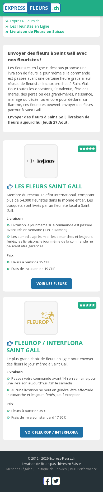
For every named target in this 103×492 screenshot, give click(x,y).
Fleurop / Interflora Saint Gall (45, 346)
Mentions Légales (19, 469)
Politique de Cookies (51, 469)
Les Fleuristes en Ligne (29, 26)
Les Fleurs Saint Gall (48, 186)
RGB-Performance (83, 469)
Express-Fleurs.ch (25, 20)
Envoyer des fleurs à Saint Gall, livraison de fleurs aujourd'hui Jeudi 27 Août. (49, 119)
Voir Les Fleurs (51, 283)
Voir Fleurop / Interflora (51, 432)
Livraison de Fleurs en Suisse (37, 31)
